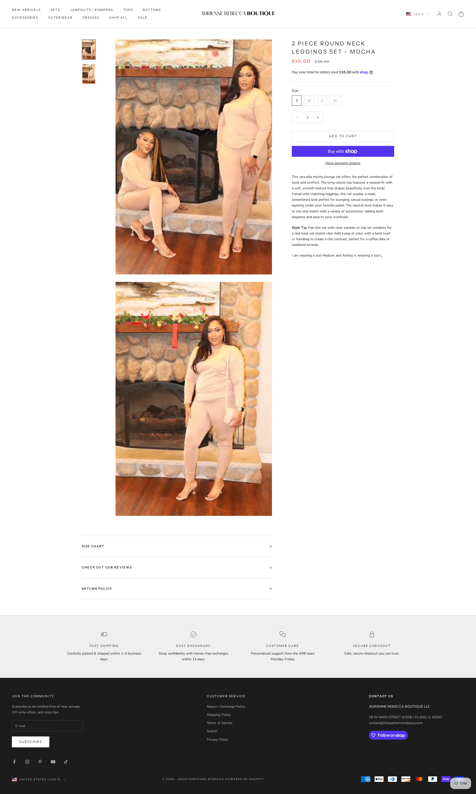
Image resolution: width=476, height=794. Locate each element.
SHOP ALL (118, 17)
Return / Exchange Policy (226, 706)
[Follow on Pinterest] (40, 761)
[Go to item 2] (89, 74)
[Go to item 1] (89, 49)
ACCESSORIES (25, 17)
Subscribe (30, 742)
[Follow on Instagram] (27, 761)
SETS (55, 10)
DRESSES (91, 17)
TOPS (128, 10)
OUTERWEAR (60, 17)
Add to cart (343, 136)
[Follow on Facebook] (14, 761)
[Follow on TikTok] (65, 761)
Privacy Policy (217, 739)
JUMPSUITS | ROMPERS (91, 10)
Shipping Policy (219, 714)
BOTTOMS (152, 10)
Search (212, 731)
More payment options (343, 163)
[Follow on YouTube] (53, 761)
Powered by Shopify (245, 779)
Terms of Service (219, 723)
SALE (143, 17)
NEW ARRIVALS (26, 10)
